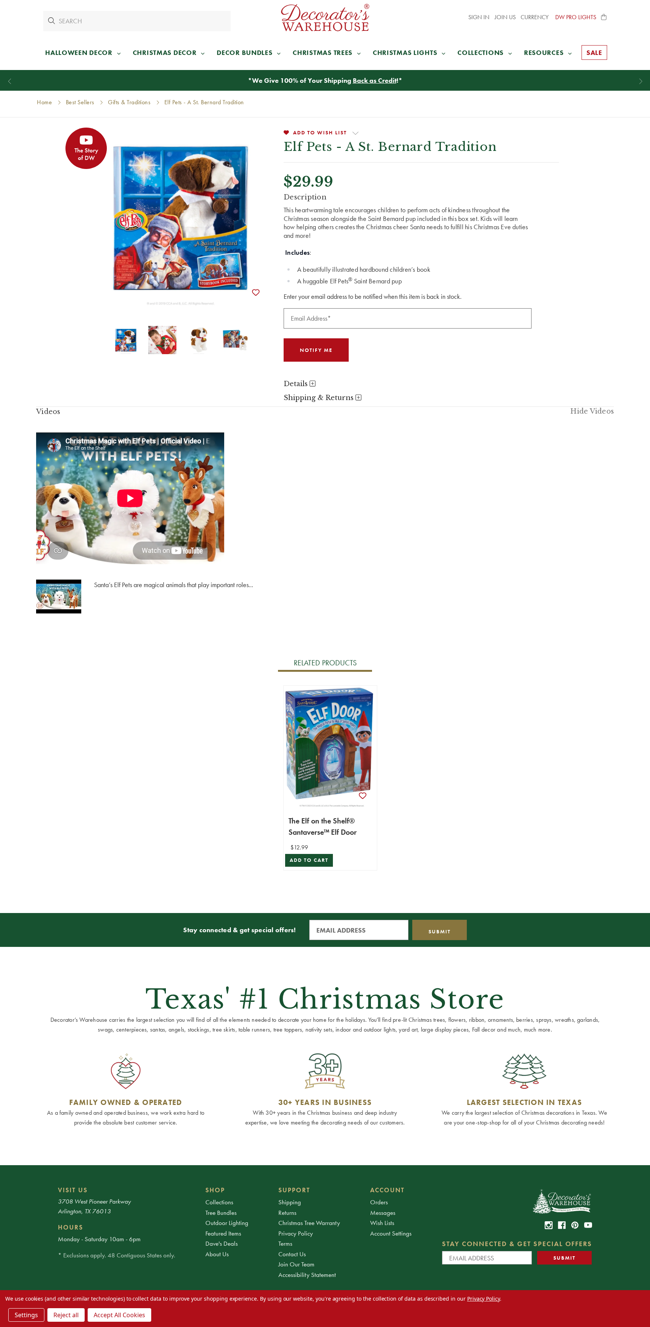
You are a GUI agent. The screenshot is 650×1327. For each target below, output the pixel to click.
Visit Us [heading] (73, 1190)
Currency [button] (535, 17)
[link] (549, 1225)
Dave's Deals (221, 1243)
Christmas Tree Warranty (309, 1223)
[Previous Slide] (9, 81)
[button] (604, 17)
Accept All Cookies (119, 1315)
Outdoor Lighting (226, 1223)
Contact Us (292, 1254)
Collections (219, 1202)
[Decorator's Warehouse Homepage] (561, 1200)
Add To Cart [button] (309, 860)
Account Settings (391, 1233)
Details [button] (297, 384)
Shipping (289, 1202)
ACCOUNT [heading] (387, 1190)
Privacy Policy (295, 1233)
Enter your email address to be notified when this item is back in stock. (373, 296)
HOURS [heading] (70, 1227)
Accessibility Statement (307, 1275)
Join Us (505, 17)
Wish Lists (382, 1223)
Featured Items (223, 1233)
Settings (26, 1315)
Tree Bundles (221, 1212)
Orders (379, 1202)
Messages (382, 1212)
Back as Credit (374, 80)
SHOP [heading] (215, 1190)
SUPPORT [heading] (294, 1190)
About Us (217, 1254)
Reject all (66, 1315)
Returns (287, 1212)
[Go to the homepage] (325, 17)
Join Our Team (296, 1264)
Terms (285, 1243)
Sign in (478, 17)
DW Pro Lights (575, 17)
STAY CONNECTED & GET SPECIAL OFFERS (517, 1243)
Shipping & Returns (319, 398)
